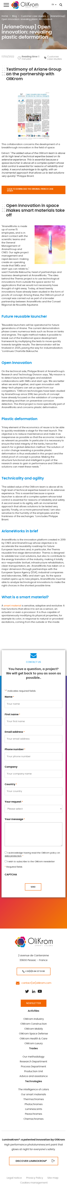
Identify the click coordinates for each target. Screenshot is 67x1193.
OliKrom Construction (33, 1024)
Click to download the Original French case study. (30, 190)
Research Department (33, 1061)
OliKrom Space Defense (33, 1033)
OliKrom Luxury (33, 1043)
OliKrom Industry (33, 1019)
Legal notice (14, 1178)
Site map (52, 1178)
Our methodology (33, 1056)
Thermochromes (33, 1099)
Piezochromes (33, 1114)
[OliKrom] (24, 5)
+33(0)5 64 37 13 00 (35, 971)
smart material (12, 606)
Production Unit (33, 1071)
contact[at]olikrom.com (35, 983)
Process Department (33, 1066)
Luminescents (33, 1109)
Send (33, 887)
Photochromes (34, 1104)
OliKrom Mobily (33, 1029)
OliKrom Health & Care (33, 1038)
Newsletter (33, 1003)
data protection (13, 856)
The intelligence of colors (33, 1089)
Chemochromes (33, 1119)
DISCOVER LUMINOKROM (31, 1161)
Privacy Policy (34, 1178)
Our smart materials (33, 1094)
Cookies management (34, 1182)
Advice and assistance (33, 1076)
